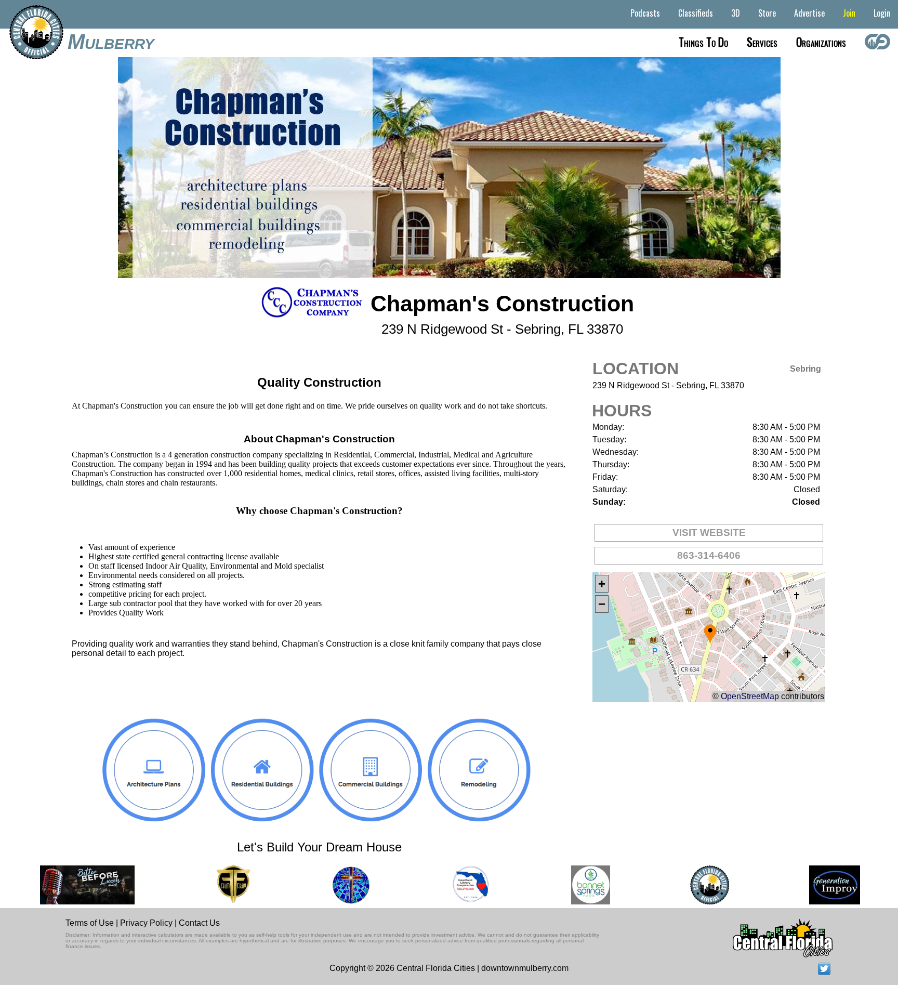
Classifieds (695, 13)
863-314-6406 (709, 555)
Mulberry (111, 41)
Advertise (809, 13)
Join (849, 13)
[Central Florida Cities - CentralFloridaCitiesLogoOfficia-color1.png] (694, 884)
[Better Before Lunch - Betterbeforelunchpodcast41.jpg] (71, 884)
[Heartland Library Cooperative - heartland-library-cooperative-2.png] (455, 884)
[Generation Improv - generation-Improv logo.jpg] (819, 884)
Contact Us (199, 922)
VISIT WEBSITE (709, 532)
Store (767, 13)
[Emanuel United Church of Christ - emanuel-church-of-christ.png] (335, 884)
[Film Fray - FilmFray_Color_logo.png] (217, 884)
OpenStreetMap (750, 696)
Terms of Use (89, 922)
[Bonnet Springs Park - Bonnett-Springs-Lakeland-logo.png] (575, 884)
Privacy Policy (146, 922)
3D (735, 13)
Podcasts (645, 13)
